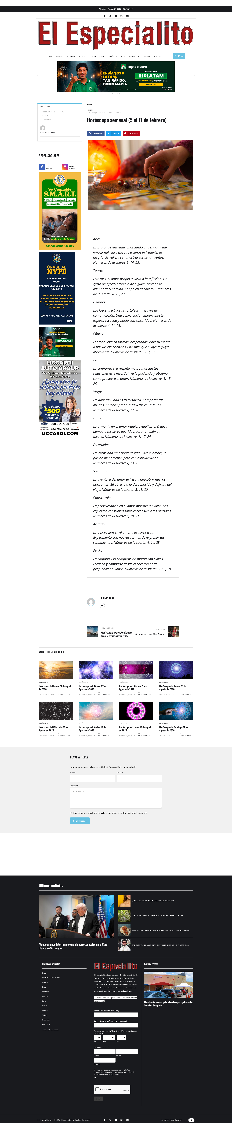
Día (95, 1041)
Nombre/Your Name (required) (106, 1010)
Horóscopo (91, 110)
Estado (118, 1056)
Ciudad (96, 1056)
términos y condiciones (171, 1120)
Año (118, 1041)
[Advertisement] (108, 851)
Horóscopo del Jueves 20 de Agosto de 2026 (172, 687)
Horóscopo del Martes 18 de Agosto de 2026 (92, 728)
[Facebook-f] (104, 16)
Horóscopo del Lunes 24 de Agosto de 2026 (55, 687)
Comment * (74, 786)
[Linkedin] (127, 16)
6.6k (71, 166)
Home (89, 104)
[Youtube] (116, 16)
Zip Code (97, 1064)
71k (48, 166)
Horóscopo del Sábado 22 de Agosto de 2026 (92, 687)
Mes (104, 1041)
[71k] (42, 167)
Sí (97, 1077)
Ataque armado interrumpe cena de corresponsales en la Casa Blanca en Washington (73, 946)
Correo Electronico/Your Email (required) (110, 1021)
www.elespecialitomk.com (122, 991)
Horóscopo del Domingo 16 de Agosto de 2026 (173, 728)
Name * (73, 773)
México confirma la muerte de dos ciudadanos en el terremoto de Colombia (167, 1003)
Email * (120, 773)
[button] (37, 75)
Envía (98, 1099)
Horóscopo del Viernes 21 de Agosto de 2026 (133, 687)
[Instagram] (121, 16)
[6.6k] (65, 167)
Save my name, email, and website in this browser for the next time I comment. (110, 813)
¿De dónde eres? (100, 1047)
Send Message (80, 821)
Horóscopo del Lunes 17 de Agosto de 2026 (135, 728)
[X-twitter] (110, 16)
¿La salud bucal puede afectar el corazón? (153, 901)
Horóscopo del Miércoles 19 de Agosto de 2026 (53, 728)
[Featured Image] (56, 670)
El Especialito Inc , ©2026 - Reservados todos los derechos (63, 1120)
